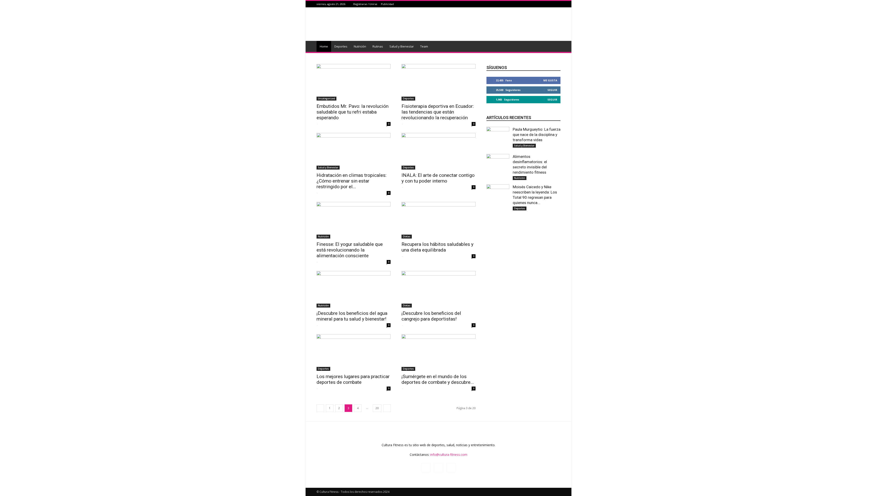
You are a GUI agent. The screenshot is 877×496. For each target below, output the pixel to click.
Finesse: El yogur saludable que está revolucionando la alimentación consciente (350, 249)
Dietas (406, 236)
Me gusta (550, 80)
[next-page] (387, 408)
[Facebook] (546, 4)
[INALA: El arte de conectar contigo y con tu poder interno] (438, 151)
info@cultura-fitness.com (448, 454)
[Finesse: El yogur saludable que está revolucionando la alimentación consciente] (354, 220)
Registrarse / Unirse (365, 4)
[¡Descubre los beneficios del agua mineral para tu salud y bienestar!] (354, 289)
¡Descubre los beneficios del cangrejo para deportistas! (431, 316)
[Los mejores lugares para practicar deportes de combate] (354, 352)
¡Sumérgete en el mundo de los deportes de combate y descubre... (438, 379)
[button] (554, 47)
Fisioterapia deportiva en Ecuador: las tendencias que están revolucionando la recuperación (438, 111)
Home (324, 46)
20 (377, 408)
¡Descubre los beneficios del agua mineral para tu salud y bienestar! (352, 316)
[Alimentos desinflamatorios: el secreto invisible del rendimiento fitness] (497, 160)
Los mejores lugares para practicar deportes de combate (353, 379)
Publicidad (387, 4)
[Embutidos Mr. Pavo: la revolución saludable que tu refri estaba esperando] (354, 82)
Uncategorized (326, 98)
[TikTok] (557, 4)
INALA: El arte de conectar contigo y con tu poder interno (438, 178)
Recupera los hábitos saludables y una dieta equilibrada (437, 247)
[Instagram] (552, 4)
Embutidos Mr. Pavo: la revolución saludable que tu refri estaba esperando (352, 111)
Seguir (552, 90)
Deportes (340, 46)
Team (424, 46)
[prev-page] (320, 408)
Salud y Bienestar (401, 46)
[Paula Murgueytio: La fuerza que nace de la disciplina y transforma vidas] (497, 133)
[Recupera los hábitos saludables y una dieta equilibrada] (438, 220)
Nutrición (360, 46)
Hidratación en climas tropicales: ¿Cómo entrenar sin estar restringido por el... (351, 180)
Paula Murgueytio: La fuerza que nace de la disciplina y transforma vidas (536, 134)
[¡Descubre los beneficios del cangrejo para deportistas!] (438, 289)
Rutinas (377, 46)
